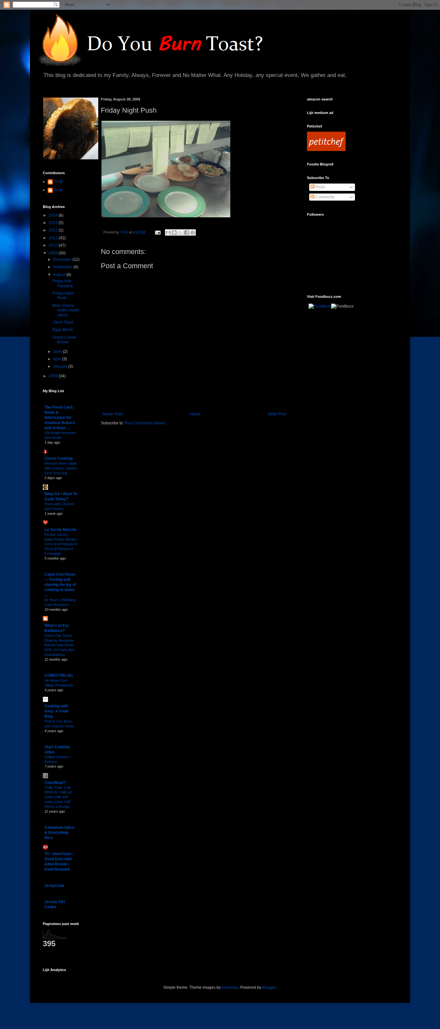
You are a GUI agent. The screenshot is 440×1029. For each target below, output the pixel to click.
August (59, 274)
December (62, 259)
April (57, 359)
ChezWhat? (54, 782)
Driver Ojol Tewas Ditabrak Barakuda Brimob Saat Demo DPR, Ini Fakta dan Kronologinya (59, 645)
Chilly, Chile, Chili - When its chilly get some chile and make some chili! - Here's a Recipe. (58, 797)
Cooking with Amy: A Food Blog (56, 711)
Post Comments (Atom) (145, 423)
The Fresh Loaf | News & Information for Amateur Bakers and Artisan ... (59, 417)
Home (195, 414)
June (58, 351)
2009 (54, 253)
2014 (54, 215)
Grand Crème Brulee (64, 339)
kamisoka (230, 987)
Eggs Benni (63, 329)
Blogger (269, 987)
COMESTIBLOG (58, 675)
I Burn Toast (63, 322)
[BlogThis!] (174, 232)
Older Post (277, 414)
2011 (54, 238)
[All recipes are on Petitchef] (326, 149)
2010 (54, 245)
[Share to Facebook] (186, 232)
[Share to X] (180, 232)
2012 (54, 230)
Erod (58, 190)
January (60, 366)
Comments (324, 197)
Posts (319, 187)
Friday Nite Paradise (63, 283)
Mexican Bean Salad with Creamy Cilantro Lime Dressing (60, 468)
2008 (54, 376)
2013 (54, 223)
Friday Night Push (63, 295)
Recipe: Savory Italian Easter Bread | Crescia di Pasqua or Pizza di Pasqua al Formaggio (60, 544)
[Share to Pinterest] (192, 232)
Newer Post (112, 414)
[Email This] (168, 232)
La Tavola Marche (60, 529)
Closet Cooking (58, 458)
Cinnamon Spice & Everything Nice (59, 832)
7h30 (58, 181)
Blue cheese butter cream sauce (66, 310)
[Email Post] (157, 232)
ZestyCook (54, 885)
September (63, 267)
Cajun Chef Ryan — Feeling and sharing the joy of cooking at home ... (60, 584)
